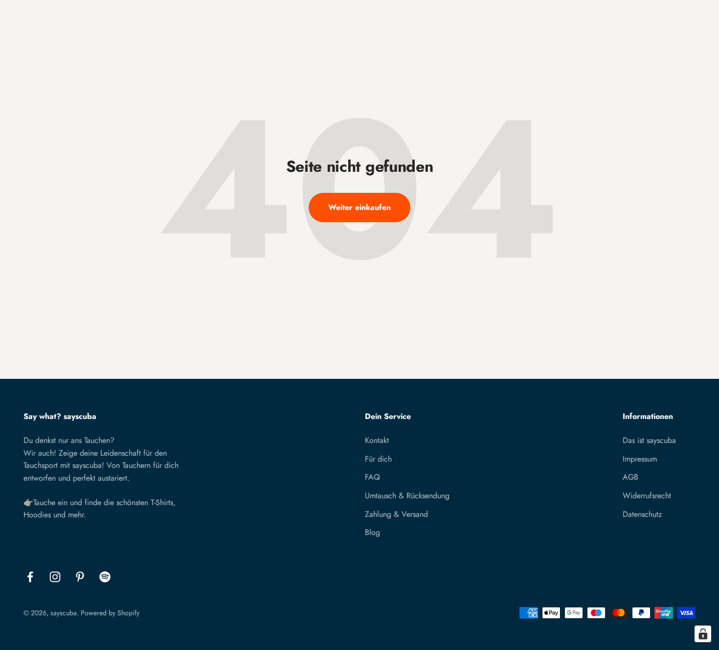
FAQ (372, 477)
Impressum (640, 458)
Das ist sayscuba (649, 440)
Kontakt (377, 440)
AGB (630, 477)
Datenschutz (642, 514)
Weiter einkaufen (359, 207)
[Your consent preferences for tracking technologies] (703, 634)
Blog (372, 532)
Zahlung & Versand (396, 514)
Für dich (378, 458)
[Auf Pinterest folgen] (80, 576)
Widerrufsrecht (647, 495)
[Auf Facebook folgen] (30, 576)
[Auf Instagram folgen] (55, 576)
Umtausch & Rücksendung (407, 495)
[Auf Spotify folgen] (105, 576)
